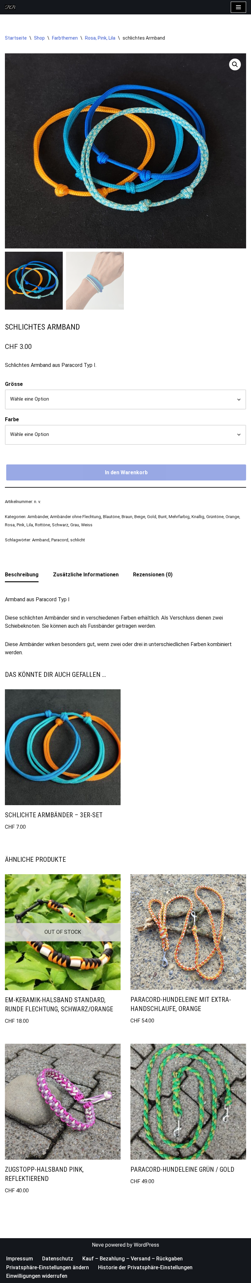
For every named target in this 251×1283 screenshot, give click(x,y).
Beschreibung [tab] (22, 576)
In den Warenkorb (126, 474)
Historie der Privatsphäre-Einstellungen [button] (145, 1269)
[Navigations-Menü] (238, 7)
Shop (39, 39)
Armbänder (37, 517)
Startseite (16, 39)
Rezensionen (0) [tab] (153, 576)
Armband (40, 541)
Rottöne (42, 526)
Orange (232, 517)
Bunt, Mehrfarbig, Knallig (181, 517)
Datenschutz (57, 1260)
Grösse (14, 386)
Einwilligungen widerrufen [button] (36, 1277)
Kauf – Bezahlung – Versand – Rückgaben (132, 1260)
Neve (98, 1246)
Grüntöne (215, 517)
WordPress (146, 1246)
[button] (235, 66)
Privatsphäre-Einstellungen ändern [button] (47, 1269)
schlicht (77, 541)
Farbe (12, 421)
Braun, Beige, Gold (139, 517)
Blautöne (111, 517)
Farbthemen (65, 39)
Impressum (19, 1260)
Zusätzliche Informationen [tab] (86, 576)
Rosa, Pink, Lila (100, 39)
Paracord (59, 541)
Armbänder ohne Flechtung (75, 517)
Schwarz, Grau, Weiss (72, 526)
